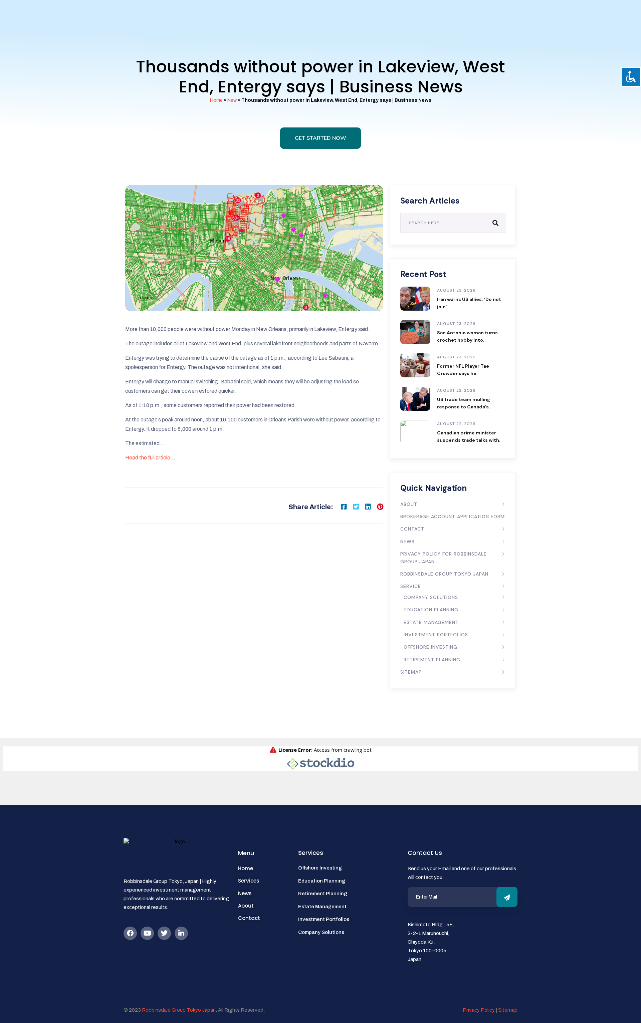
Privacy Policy (479, 1010)
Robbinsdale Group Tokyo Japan (444, 574)
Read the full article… (150, 457)
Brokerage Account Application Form (452, 517)
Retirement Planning (432, 660)
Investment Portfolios (436, 635)
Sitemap (411, 672)
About (408, 504)
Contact (412, 529)
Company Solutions (431, 597)
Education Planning (431, 610)
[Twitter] (164, 933)
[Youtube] (147, 933)
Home (216, 100)
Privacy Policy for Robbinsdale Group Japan (443, 557)
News (407, 542)
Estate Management (431, 622)
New (232, 100)
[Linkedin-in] (181, 933)
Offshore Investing (430, 647)
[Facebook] (130, 933)
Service (410, 586)
